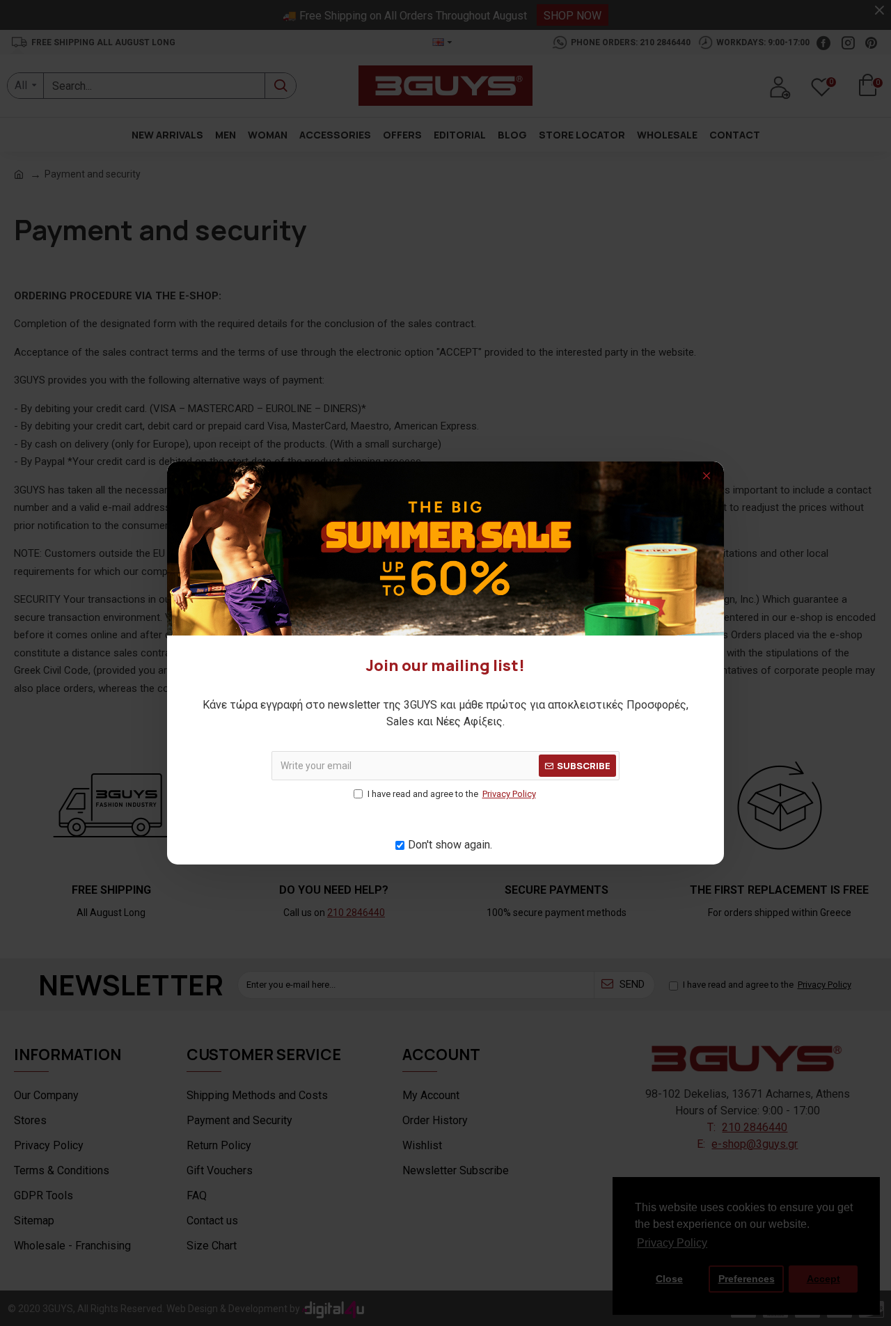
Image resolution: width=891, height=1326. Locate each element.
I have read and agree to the (452, 794)
